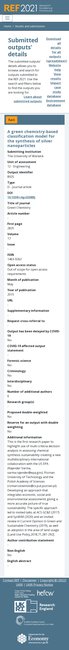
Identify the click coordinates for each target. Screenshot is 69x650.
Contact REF (11, 580)
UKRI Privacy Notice (39, 585)
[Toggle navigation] (7, 18)
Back (11, 120)
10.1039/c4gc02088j (21, 197)
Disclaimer (29, 580)
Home (7, 26)
